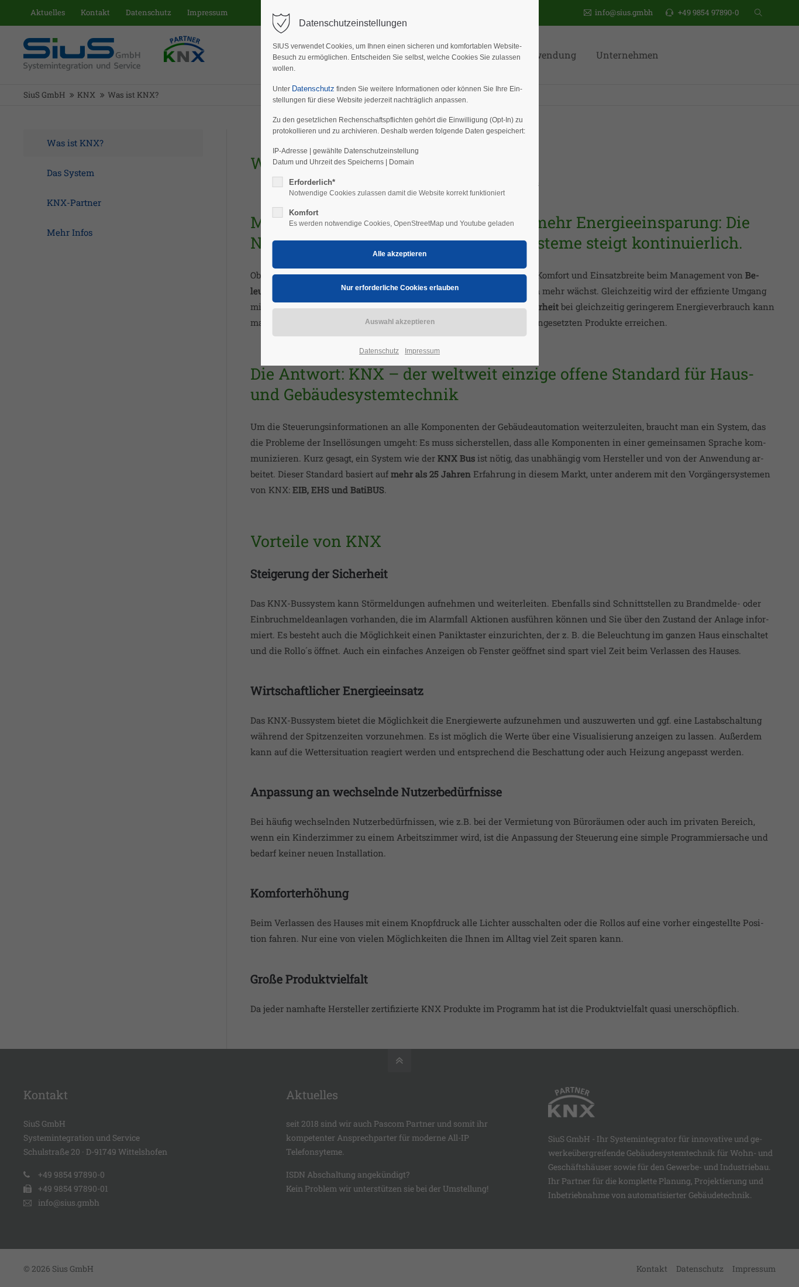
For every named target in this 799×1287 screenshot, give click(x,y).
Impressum (422, 351)
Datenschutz (313, 88)
